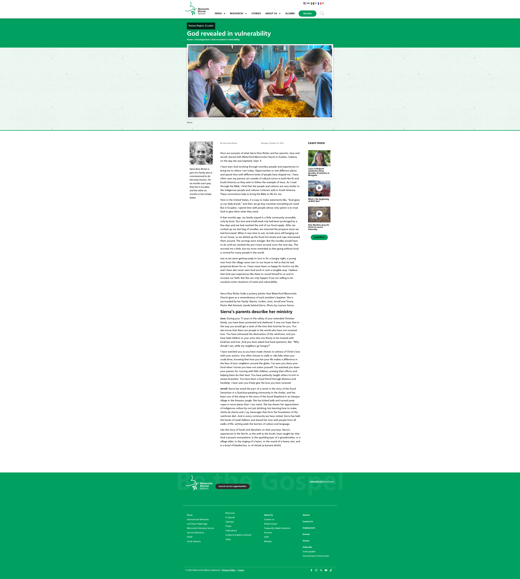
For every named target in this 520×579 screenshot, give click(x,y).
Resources (236, 13)
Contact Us (269, 520)
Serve (218, 13)
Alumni (290, 13)
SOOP (189, 537)
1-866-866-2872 (316, 482)
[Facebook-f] (312, 571)
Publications (231, 531)
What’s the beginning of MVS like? (318, 200)
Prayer (228, 526)
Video (228, 539)
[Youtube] (327, 571)
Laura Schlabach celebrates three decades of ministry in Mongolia (318, 172)
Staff (266, 537)
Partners (268, 533)
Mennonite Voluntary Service (200, 528)
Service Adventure (195, 533)
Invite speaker (309, 552)
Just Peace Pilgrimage (197, 524)
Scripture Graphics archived (238, 535)
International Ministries (198, 520)
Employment (309, 528)
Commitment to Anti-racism (316, 556)
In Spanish (230, 518)
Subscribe (307, 547)
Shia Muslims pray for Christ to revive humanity (318, 227)
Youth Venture (194, 542)
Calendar (229, 522)
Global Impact (270, 524)
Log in (241, 570)
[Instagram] (317, 571)
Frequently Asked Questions (277, 528)
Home (190, 40)
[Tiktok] (332, 571)
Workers (268, 542)
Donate (307, 13)
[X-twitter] (322, 571)
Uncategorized (202, 40)
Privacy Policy (229, 570)
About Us (271, 13)
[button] (319, 237)
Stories (256, 13)
